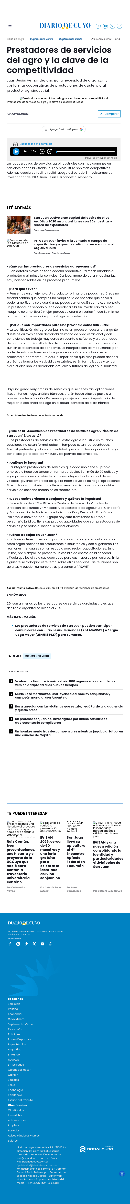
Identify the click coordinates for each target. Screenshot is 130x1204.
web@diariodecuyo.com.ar (32, 1158)
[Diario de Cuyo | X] (112, 26)
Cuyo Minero (16, 1019)
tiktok (26, 944)
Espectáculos (17, 1044)
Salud (11, 1085)
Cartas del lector (19, 1070)
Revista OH (15, 1029)
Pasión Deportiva (19, 1039)
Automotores (17, 1120)
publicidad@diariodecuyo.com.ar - (38, 1165)
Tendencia (15, 1095)
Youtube (42, 944)
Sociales (13, 1080)
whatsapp (51, 944)
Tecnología (15, 1090)
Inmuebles (15, 1115)
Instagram (18, 944)
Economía (14, 1014)
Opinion (13, 1075)
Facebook (10, 944)
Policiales (14, 1034)
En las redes (16, 1065)
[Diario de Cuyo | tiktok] (119, 26)
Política (13, 1009)
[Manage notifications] (122, 1173)
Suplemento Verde (41, 39)
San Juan (14, 1004)
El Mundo (14, 1054)
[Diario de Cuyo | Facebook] (98, 26)
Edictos (13, 1141)
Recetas (13, 1060)
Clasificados (16, 1110)
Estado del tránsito (20, 1100)
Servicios (14, 1130)
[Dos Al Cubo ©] (96, 1152)
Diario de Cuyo (15, 39)
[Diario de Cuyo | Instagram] (105, 26)
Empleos (13, 1125)
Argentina (14, 1049)
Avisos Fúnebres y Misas (24, 1136)
